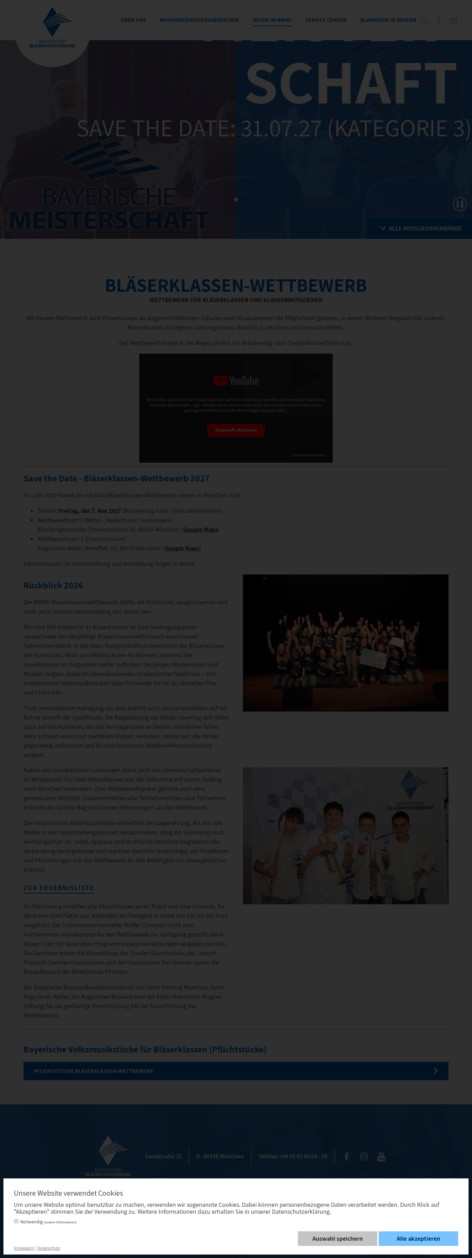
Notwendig (48, 1222)
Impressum (24, 1248)
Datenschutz (48, 1248)
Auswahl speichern (337, 1238)
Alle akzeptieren (418, 1238)
